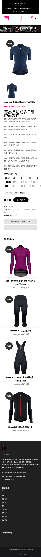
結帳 (3, 506)
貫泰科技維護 (29, 550)
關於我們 (4, 499)
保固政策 (4, 516)
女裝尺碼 (8, 193)
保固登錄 (4, 520)
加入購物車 (21, 200)
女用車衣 (27, 209)
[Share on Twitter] (16, 215)
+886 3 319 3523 (19, 4)
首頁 (3, 495)
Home (7, 28)
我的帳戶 (4, 513)
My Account (23, 11)
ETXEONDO (12, 209)
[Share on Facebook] (13, 215)
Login (15, 11)
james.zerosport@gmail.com (23, 8)
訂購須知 (4, 509)
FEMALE (20, 209)
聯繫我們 (4, 502)
